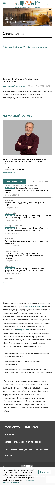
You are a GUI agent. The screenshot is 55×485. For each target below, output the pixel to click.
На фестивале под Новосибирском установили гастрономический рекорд (26, 229)
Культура (8, 225)
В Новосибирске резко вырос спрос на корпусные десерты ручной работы (28, 216)
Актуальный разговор (14, 86)
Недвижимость (19, 185)
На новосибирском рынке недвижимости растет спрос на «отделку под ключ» (26, 190)
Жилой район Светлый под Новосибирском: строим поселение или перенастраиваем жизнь (24, 161)
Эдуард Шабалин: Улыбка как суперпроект (20, 80)
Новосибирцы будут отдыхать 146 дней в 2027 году (26, 203)
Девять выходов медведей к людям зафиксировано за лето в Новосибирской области (24, 255)
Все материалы (8, 172)
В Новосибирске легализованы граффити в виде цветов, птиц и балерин (24, 269)
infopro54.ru (23, 329)
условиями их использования (18, 481)
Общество (32, 185)
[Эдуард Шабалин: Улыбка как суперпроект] (27, 60)
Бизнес (7, 185)
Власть (8, 251)
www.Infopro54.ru (34, 306)
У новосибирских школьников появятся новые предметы (26, 242)
